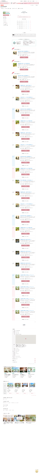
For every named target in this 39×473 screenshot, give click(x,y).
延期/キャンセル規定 (6, 25)
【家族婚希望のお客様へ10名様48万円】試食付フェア (25, 239)
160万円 (22, 8)
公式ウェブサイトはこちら (18, 357)
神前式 (16, 351)
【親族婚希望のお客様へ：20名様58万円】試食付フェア (26, 85)
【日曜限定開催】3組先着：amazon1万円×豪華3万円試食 (24, 63)
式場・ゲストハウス (4, 7)
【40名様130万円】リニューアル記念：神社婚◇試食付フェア (26, 97)
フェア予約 (24, 57)
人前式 (18, 351)
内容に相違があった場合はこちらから (32, 363)
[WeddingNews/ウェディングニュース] (3, 1)
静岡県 (1, 7)
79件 (3, 8)
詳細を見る (17, 393)
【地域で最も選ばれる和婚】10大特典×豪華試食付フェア (23, 51)
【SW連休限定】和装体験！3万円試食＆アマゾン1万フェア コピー (27, 298)
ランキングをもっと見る (33, 395)
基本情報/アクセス (5, 24)
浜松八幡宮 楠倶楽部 (4, 6)
